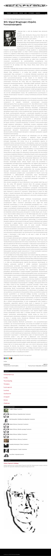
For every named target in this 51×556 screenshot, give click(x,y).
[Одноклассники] (9, 358)
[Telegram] (8, 358)
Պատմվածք (15, 13)
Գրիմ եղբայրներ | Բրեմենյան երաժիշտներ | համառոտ (22, 419)
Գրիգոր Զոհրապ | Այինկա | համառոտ (18, 434)
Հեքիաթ (21, 13)
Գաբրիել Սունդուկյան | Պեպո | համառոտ (19, 444)
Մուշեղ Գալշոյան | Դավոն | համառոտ (18, 449)
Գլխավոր (9, 13)
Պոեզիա (19, 15)
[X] (11, 358)
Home (5, 19)
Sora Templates (17, 554)
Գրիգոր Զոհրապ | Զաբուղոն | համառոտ (18, 424)
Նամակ (8, 15)
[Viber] (4, 358)
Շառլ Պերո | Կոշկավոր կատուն (16, 454)
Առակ (25, 13)
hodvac (8, 19)
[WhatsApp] (6, 358)
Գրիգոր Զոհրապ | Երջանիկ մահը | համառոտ (20, 414)
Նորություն (31, 13)
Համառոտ (38, 13)
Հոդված (13, 15)
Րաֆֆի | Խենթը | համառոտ (15, 409)
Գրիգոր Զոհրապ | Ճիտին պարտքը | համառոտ (20, 429)
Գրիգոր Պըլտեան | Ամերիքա (11, 463)
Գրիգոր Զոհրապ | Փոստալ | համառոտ (18, 439)
